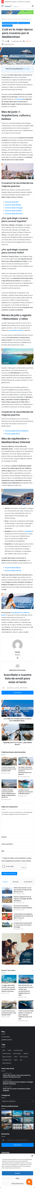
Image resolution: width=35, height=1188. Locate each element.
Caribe (9, 1050)
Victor (5, 41)
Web (2, 851)
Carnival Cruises (18, 1050)
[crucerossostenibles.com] (17, 12)
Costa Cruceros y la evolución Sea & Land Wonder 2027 (8, 769)
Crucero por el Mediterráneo (22, 19)
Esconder (26, 68)
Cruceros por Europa (24, 23)
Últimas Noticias (6, 1063)
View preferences (17, 1183)
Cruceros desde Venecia (13, 570)
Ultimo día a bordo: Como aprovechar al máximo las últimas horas (23, 890)
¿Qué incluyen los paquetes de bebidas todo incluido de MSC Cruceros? (23, 916)
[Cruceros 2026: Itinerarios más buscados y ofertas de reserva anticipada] (17, 1126)
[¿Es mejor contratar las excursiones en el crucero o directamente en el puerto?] (26, 761)
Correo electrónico (7, 844)
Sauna (15, 1060)
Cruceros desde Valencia (13, 211)
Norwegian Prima (6, 1060)
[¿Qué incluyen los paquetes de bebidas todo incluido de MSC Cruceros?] (7, 916)
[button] (32, 1156)
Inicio (4, 19)
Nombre (4, 837)
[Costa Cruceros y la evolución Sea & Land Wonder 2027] (9, 761)
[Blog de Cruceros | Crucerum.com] (12, 6)
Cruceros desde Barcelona (14, 213)
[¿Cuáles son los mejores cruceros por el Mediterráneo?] (26, 783)
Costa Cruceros (6, 1053)
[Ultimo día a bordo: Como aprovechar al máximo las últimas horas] (7, 890)
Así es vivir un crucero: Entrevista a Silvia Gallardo (23, 907)
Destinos (10, 19)
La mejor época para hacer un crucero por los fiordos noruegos (23, 925)
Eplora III (26, 1053)
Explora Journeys (6, 1056)
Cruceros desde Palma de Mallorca (16, 431)
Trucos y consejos (7, 25)
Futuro (15, 1056)
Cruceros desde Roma (12, 434)
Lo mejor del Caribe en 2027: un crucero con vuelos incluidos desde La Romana (8, 988)
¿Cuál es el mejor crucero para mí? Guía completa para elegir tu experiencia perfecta (8, 793)
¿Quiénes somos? (6, 1039)
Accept (17, 1173)
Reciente (16, 882)
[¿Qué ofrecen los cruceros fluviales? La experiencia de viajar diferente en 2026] (6, 1126)
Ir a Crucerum (5, 1037)
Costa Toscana (17, 1053)
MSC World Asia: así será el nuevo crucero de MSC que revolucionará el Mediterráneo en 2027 (25, 990)
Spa (21, 1060)
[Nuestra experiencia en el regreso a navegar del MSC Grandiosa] (7, 899)
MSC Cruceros (24, 1056)
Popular (5, 882)
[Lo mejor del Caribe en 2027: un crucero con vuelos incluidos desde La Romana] (9, 979)
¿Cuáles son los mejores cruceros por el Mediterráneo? (25, 791)
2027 (3, 1050)
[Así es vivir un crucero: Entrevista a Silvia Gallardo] (7, 908)
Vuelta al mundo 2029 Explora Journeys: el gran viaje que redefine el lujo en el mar (26, 1015)
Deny (17, 1178)
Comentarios (28, 882)
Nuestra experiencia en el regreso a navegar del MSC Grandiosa (23, 899)
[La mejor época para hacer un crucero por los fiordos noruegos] (7, 924)
